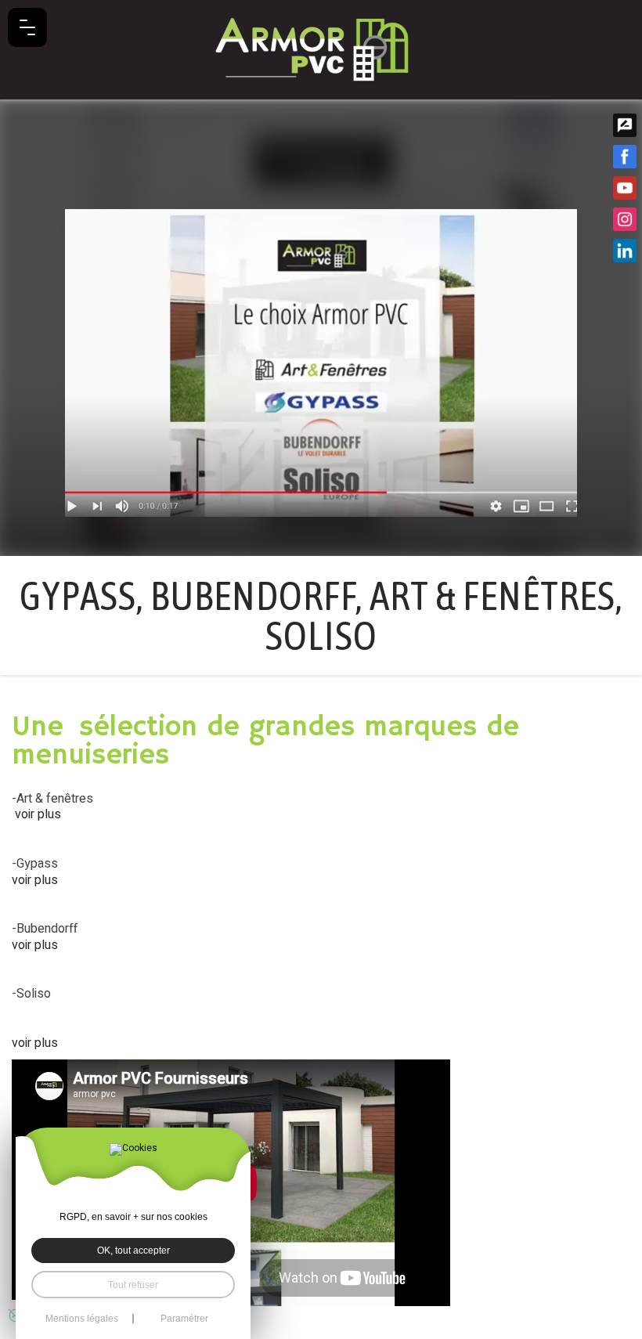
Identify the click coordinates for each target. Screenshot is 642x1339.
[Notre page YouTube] (625, 188)
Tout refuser (133, 1284)
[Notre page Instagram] (625, 219)
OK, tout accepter (133, 1250)
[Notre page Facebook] (625, 156)
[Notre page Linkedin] (625, 250)
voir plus (38, 814)
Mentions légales (81, 1318)
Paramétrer (184, 1318)
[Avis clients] (625, 125)
